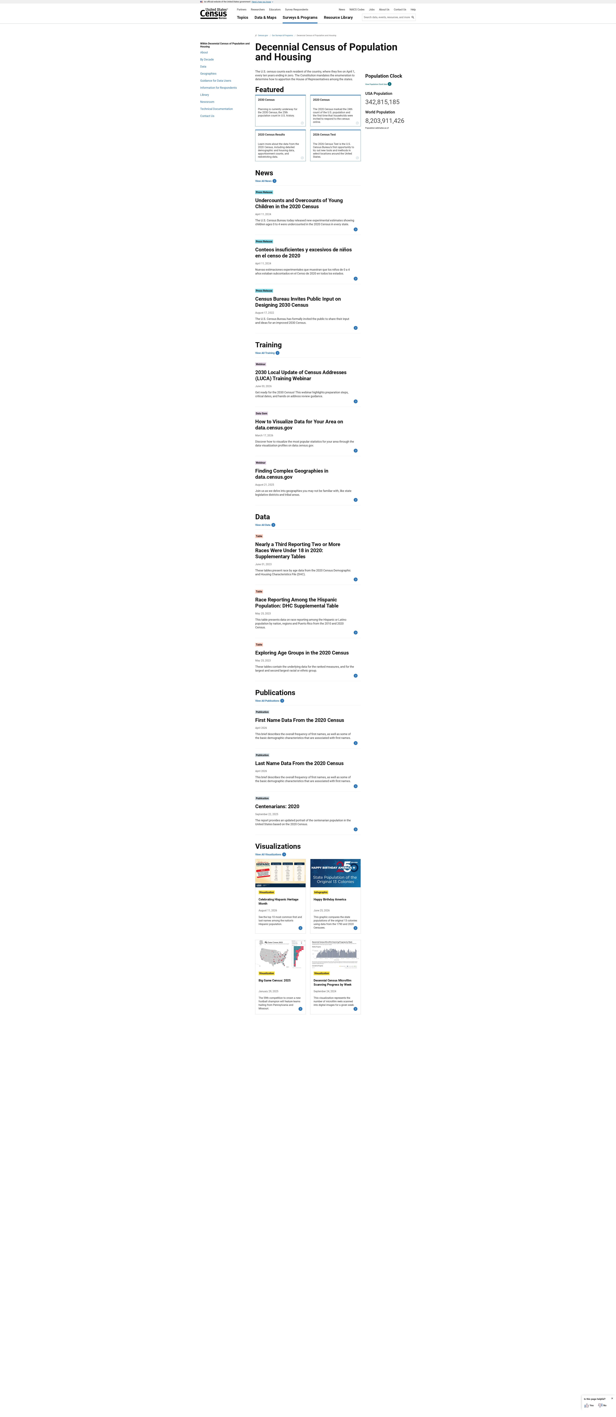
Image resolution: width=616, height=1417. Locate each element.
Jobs (372, 9)
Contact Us (400, 9)
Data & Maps (265, 17)
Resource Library (338, 17)
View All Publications (267, 700)
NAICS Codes (357, 9)
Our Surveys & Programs (282, 35)
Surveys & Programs (300, 17)
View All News (263, 181)
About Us (384, 9)
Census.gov (263, 35)
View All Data (262, 525)
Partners (241, 9)
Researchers (258, 9)
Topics (242, 17)
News (342, 9)
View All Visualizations (268, 854)
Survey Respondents (296, 9)
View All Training (265, 353)
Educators (275, 9)
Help (413, 9)
